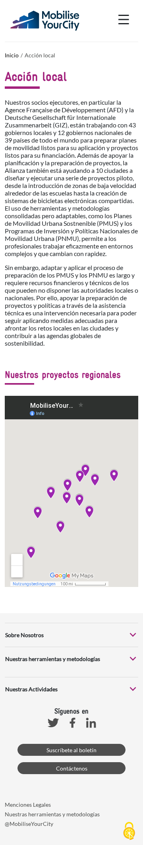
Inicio (12, 55)
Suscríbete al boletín (71, 750)
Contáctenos (71, 768)
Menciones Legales (28, 804)
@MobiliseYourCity (29, 823)
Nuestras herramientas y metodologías (52, 814)
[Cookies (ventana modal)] (129, 831)
